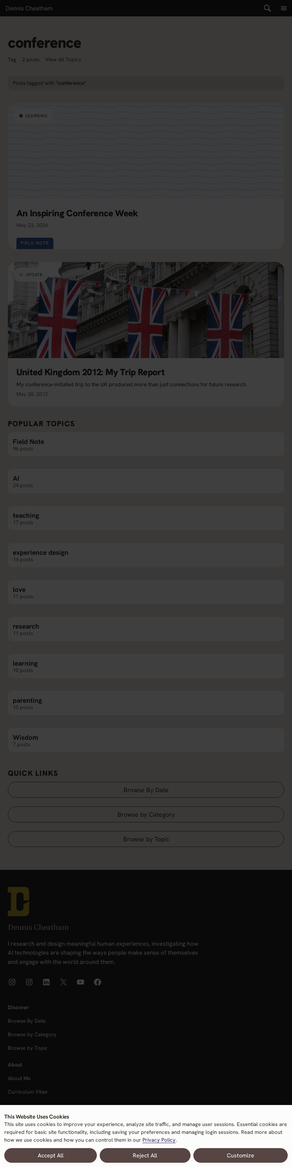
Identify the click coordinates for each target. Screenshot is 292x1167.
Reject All (145, 1155)
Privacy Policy (159, 1139)
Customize (240, 1155)
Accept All (50, 1155)
